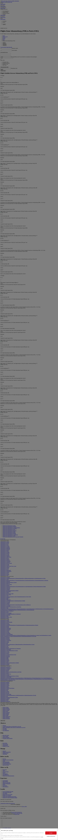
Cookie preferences (51, 836)
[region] (29, 834)
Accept (51, 833)
